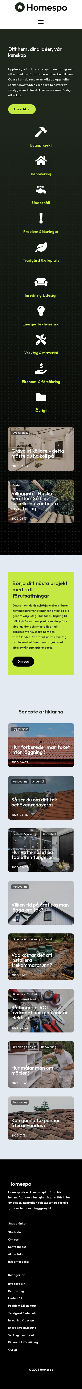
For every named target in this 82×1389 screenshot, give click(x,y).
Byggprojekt (41, 145)
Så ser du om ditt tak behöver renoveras (34, 802)
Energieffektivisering (41, 324)
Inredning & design (41, 295)
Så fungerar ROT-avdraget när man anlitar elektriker (39, 1012)
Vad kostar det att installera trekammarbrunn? (31, 960)
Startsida (14, 1232)
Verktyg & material (41, 352)
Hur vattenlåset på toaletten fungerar (32, 854)
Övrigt (41, 410)
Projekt (49, 939)
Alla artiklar (22, 109)
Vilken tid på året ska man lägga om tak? (40, 907)
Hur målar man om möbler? (32, 1070)
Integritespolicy (18, 1261)
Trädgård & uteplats (41, 260)
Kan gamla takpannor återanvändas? (35, 1122)
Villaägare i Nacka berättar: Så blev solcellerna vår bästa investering (34, 500)
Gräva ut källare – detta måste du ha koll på (37, 453)
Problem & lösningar (41, 231)
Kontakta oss (17, 1247)
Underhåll (41, 202)
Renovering (41, 174)
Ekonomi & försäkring (41, 381)
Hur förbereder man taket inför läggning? (40, 749)
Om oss (23, 661)
